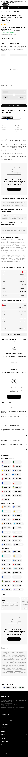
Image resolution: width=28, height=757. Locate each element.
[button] (18, 8)
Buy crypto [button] (4, 738)
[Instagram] (6, 753)
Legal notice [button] (4, 724)
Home (2, 11)
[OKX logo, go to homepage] (5, 8)
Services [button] (3, 731)
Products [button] (3, 727)
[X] (1, 753)
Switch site (5, 4)
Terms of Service (5, 673)
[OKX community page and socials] (10, 753)
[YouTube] (8, 753)
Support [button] (3, 734)
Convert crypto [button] (5, 741)
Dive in (3, 608)
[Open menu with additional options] (26, 8)
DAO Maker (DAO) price (11, 134)
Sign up (22, 7)
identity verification (11, 372)
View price (24, 608)
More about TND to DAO (14, 334)
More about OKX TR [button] (6, 721)
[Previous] (2, 687)
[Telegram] (3, 753)
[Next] (26, 687)
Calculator (8, 11)
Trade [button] (2, 744)
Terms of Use (10, 671)
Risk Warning (18, 671)
